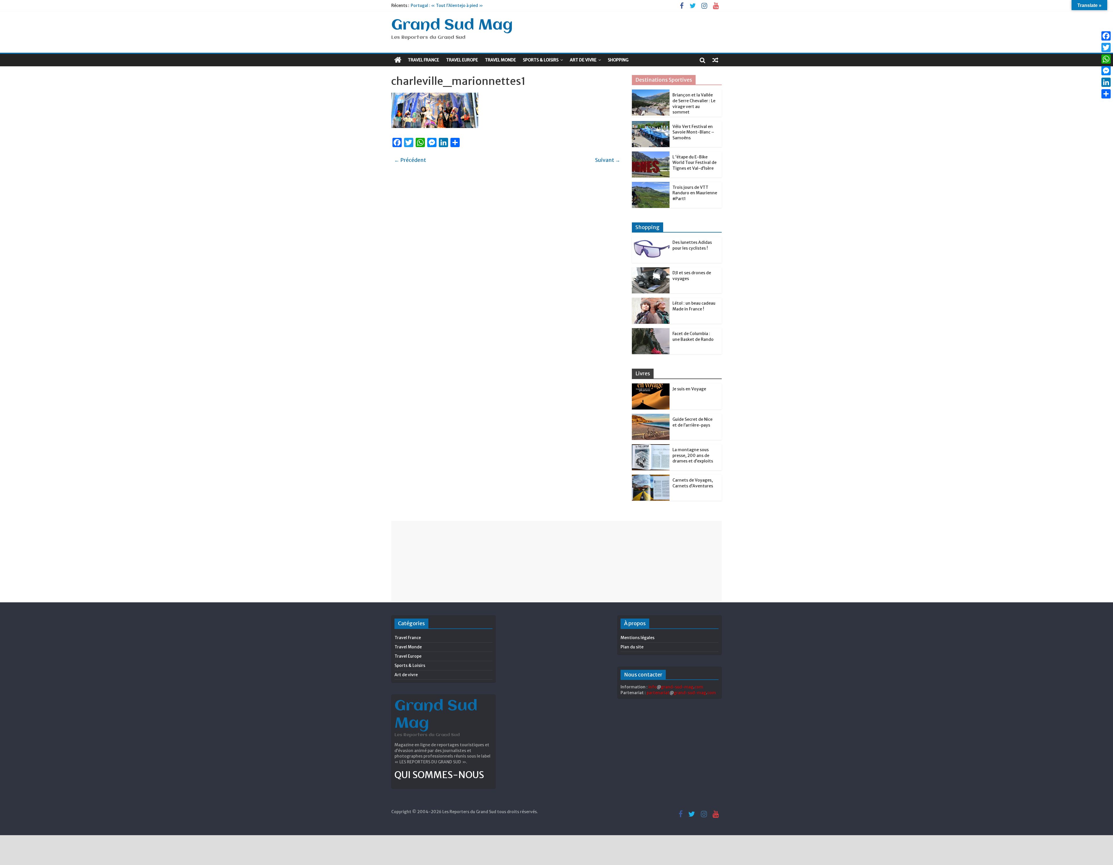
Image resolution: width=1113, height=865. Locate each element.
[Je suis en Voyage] (651, 386)
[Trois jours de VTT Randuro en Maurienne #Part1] (651, 185)
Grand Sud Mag (452, 25)
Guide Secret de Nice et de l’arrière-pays (692, 422)
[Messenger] (1106, 70)
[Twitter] (1106, 47)
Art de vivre (583, 60)
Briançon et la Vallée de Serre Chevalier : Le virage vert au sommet (693, 103)
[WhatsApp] (1106, 59)
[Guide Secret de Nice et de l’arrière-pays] (651, 417)
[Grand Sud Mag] (397, 60)
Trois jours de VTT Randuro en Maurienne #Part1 (694, 193)
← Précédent (410, 160)
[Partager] (1106, 94)
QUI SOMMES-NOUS (439, 775)
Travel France (423, 60)
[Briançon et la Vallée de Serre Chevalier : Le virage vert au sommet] (651, 92)
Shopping (618, 60)
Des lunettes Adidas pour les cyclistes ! (692, 245)
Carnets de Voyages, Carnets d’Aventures (692, 483)
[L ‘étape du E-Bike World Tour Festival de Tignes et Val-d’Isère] (651, 154)
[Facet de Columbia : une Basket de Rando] (651, 331)
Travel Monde (500, 60)
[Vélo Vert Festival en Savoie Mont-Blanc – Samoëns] (651, 124)
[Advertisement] (556, 561)
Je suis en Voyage (689, 389)
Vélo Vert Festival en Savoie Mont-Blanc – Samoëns (693, 132)
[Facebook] (1106, 36)
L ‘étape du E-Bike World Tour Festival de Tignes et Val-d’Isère (694, 162)
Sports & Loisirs (541, 60)
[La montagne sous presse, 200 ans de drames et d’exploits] (651, 447)
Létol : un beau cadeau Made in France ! (693, 306)
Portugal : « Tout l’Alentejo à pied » (447, 5)
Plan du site (632, 647)
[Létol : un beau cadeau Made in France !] (651, 300)
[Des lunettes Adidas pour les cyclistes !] (651, 240)
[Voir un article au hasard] (715, 60)
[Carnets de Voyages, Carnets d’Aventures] (651, 477)
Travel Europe (462, 60)
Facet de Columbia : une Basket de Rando (693, 336)
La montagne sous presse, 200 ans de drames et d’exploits (692, 455)
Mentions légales (637, 637)
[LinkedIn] (1106, 82)
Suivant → (607, 160)
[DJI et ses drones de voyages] (651, 270)
